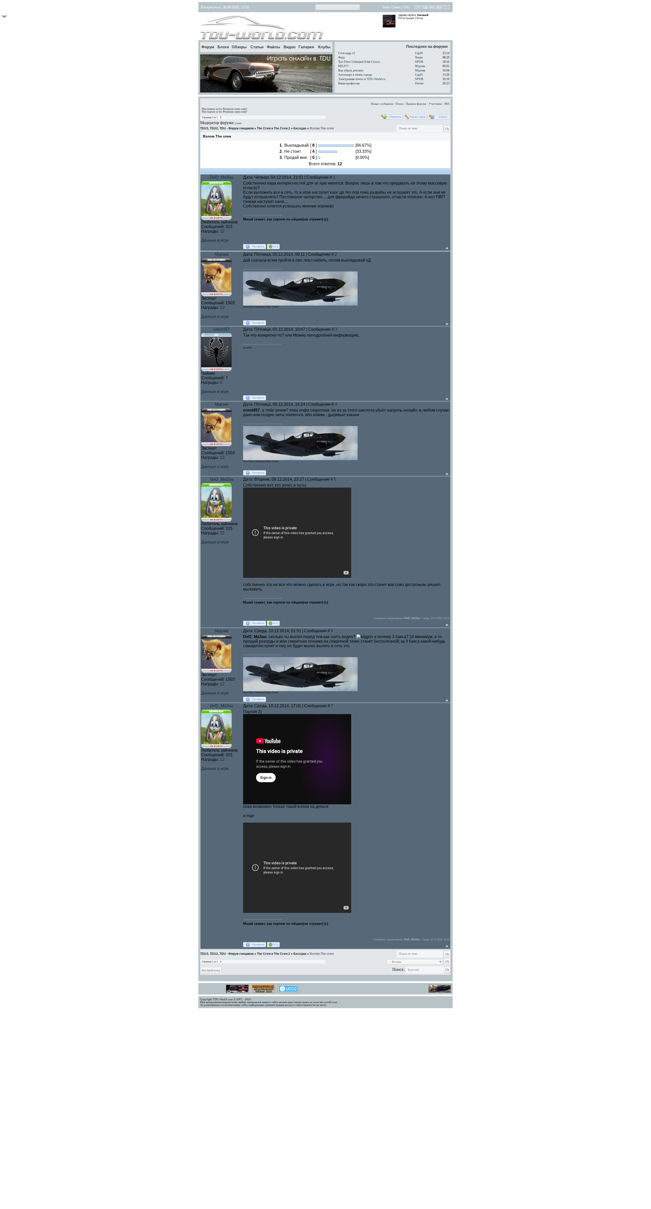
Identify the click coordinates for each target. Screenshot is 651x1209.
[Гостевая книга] (417, 8)
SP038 (419, 62)
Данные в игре (215, 240)
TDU (406, 7)
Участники (435, 103)
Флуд (341, 57)
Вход (420, 18)
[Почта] (446, 8)
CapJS (419, 53)
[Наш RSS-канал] (439, 8)
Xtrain (419, 57)
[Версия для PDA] (424, 8)
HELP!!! (343, 66)
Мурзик (420, 66)
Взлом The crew (322, 128)
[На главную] (289, 27)
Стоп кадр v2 (346, 53)
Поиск (399, 103)
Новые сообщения (382, 103)
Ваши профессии (349, 83)
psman (238, 123)
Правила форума (416, 103)
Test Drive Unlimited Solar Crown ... (360, 62)
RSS (447, 103)
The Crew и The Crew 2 (273, 128)
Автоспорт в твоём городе (355, 75)
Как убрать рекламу (351, 70)
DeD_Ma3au (221, 177)
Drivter (419, 83)
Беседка (299, 128)
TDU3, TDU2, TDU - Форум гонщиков (227, 128)
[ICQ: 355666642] (273, 246)
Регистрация (406, 18)
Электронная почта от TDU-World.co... (363, 79)
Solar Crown (391, 7)
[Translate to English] (432, 8)
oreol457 (222, 329)
